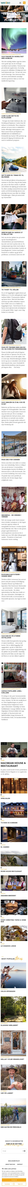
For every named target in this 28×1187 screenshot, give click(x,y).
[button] (20, 3)
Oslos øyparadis (8, 991)
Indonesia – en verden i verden (11, 516)
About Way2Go (10, 1164)
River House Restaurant (11, 871)
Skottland (4, 869)
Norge (2, 796)
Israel (2, 917)
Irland (2, 760)
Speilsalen (5, 798)
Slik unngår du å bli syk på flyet (13, 403)
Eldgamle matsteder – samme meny (11, 575)
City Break (3, 1091)
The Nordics (4, 989)
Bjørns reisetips (9, 14)
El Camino (5, 847)
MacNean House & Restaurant (13, 764)
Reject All (20, 1184)
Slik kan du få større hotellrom (10, 637)
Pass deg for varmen (10, 460)
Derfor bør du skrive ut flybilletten (12, 233)
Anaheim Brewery (8, 896)
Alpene (3, 943)
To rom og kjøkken (9, 823)
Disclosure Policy (14, 1161)
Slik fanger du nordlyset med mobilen (12, 57)
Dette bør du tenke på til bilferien (12, 176)
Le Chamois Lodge (8, 946)
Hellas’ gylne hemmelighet (12, 1059)
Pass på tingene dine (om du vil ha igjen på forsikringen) (13, 348)
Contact (20, 1164)
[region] (14, 1176)
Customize (7, 1184)
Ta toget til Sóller (14, 18)
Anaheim (3, 893)
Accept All (14, 1180)
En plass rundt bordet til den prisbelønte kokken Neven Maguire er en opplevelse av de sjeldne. (14, 772)
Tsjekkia (3, 844)
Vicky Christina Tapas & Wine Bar (13, 921)
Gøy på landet (7, 1093)
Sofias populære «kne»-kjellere (11, 692)
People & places (5, 513)
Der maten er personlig (11, 1127)
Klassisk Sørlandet (9, 1025)
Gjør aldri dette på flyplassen (10, 117)
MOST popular (11, 959)
